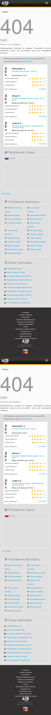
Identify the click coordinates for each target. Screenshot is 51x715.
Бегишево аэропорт (14, 223)
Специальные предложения (25, 322)
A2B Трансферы (29, 347)
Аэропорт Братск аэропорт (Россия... (20, 280)
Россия (12, 158)
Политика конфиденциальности (25, 319)
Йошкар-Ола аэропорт (15, 249)
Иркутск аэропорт (36, 245)
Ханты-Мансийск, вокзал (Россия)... (19, 295)
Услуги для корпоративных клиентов (26, 338)
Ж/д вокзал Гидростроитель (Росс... (19, 276)
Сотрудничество (25, 331)
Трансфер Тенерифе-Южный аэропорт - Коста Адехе (28, 99)
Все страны (6, 193)
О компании (25, 312)
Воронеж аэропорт (36, 234)
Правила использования (25, 324)
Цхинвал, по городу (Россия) (17, 284)
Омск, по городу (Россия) (16, 272)
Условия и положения (25, 315)
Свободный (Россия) (14, 268)
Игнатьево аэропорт (14, 219)
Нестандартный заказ (25, 334)
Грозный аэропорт (13, 238)
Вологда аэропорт (36, 230)
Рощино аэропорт (36, 219)
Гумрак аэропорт (36, 238)
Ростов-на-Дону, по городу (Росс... (19, 302)
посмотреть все (26, 61)
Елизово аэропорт (13, 242)
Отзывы (25, 327)
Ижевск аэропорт (13, 245)
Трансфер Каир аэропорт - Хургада (24, 71)
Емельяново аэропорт (38, 242)
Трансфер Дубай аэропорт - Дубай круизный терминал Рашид (27, 126)
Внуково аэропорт (13, 215)
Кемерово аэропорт (14, 253)
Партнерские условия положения (26, 329)
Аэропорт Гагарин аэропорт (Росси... (20, 287)
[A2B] (5, 3)
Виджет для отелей (25, 336)
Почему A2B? (25, 317)
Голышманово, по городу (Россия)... (19, 291)
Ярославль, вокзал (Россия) (17, 299)
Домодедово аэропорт (38, 215)
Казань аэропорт (36, 249)
